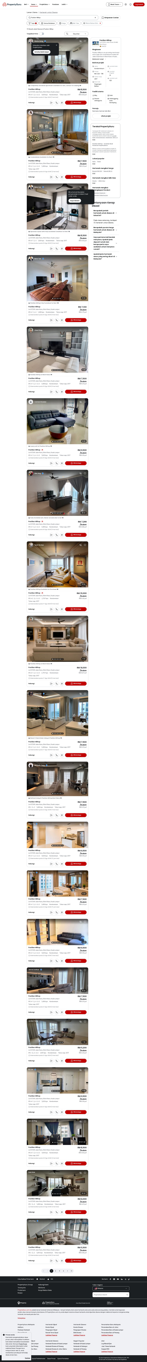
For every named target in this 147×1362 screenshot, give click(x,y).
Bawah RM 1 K (108, 171)
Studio (94, 181)
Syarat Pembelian (63, 1358)
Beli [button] (25, 4)
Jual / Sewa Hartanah (108, 1346)
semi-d (115, 137)
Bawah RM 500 (97, 171)
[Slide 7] (62, 1042)
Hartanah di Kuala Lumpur (82, 1343)
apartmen (109, 137)
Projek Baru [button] (44, 4)
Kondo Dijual (50, 1327)
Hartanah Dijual (51, 1325)
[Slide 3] (55, 152)
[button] (99, 59)
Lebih (64, 4)
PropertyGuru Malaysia (26, 1325)
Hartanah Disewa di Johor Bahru (56, 1349)
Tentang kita (22, 1287)
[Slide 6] (60, 152)
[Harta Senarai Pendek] (85, 41)
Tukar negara (97, 1285)
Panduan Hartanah (24, 1330)
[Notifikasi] (130, 4)
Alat (102, 1341)
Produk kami (22, 1290)
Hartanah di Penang (80, 1349)
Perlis (94, 161)
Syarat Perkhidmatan (38, 1358)
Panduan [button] (55, 4)
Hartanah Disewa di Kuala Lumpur (57, 1343)
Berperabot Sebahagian (100, 195)
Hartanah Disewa (80, 1325)
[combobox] (62, 17)
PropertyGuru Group (25, 1285)
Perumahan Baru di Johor (109, 1327)
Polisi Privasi (23, 1344)
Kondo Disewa (78, 1327)
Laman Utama (32, 12)
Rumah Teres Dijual (52, 1332)
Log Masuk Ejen (106, 1343)
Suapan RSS (105, 1349)
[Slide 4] (57, 152)
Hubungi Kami (43, 1285)
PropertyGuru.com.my (25, 1310)
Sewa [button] (33, 4)
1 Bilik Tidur (101, 181)
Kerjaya (20, 1293)
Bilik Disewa (77, 1332)
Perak (99, 161)
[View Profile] (37, 41)
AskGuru (20, 1327)
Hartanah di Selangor (81, 1346)
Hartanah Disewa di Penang (55, 1346)
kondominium (100, 137)
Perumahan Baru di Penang (110, 1332)
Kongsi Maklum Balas (45, 1290)
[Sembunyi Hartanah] (80, 41)
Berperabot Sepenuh (98, 193)
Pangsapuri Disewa (80, 1330)
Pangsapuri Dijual (51, 1330)
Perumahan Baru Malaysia (110, 1325)
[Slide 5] (59, 1042)
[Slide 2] (54, 152)
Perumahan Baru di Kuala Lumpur (112, 1330)
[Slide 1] (52, 152)
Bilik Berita (41, 1287)
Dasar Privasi (51, 1358)
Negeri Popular (79, 1341)
